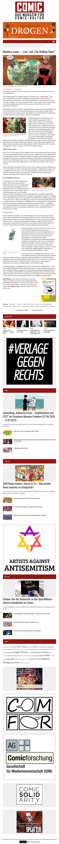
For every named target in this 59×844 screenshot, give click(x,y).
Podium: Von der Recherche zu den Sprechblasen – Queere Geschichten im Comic (28, 601)
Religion (4, 659)
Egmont (40, 649)
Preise (51, 655)
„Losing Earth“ (43, 96)
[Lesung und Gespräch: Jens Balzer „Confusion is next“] (7, 625)
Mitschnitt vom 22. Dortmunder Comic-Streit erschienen (27, 631)
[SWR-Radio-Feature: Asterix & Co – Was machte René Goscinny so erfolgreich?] (29, 480)
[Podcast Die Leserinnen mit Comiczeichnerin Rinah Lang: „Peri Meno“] (7, 518)
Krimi (50, 652)
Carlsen (34, 647)
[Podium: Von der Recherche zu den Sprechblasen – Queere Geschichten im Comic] (29, 596)
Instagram (13, 286)
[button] (29, 30)
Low (41, 304)
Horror (32, 304)
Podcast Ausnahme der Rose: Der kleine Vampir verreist (27, 498)
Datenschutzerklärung (33, 842)
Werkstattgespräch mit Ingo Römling (49, 331)
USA (24, 662)
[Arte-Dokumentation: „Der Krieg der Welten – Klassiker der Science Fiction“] (7, 617)
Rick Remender (7, 306)
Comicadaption (42, 647)
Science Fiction (25, 306)
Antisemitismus (6, 647)
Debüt (24, 649)
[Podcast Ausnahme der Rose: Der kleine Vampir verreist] (7, 501)
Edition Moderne (33, 649)
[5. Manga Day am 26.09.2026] (7, 451)
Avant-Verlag (21, 647)
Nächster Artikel (37, 310)
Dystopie (19, 304)
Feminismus (50, 649)
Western (28, 663)
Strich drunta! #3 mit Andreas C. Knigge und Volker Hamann (28, 507)
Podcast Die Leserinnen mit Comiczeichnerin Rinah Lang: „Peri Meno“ (30, 515)
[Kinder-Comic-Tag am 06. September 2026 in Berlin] (7, 434)
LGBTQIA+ (5, 655)
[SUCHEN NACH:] (47, 45)
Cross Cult (15, 649)
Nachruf (27, 655)
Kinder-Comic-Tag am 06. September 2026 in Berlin (26, 431)
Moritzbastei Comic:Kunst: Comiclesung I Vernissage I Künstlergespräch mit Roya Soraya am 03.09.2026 (35, 440)
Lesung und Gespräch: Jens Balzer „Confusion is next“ (26, 622)
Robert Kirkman (16, 306)
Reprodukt (10, 659)
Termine (6, 390)
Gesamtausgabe (7, 652)
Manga (16, 656)
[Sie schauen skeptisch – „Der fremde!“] (23, 326)
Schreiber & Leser (24, 659)
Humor (39, 652)
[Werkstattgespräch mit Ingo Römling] (50, 326)
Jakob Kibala (9, 89)
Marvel (19, 655)
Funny (54, 649)
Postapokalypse (47, 304)
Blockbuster (29, 647)
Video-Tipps (7, 576)
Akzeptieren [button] (23, 842)
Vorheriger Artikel (22, 310)
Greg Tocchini (26, 304)
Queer (54, 655)
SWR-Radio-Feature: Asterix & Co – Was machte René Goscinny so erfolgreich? (27, 485)
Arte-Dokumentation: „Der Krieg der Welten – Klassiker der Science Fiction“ (32, 614)
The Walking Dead (44, 306)
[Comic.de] (29, 10)
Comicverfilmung (7, 649)
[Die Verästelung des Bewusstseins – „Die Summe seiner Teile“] (36, 326)
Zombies (52, 306)
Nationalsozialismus (34, 655)
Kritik (4, 328)
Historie (29, 652)
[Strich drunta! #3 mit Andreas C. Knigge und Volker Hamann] (7, 510)
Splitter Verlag (34, 306)
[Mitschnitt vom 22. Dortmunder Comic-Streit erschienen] (7, 634)
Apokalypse (12, 304)
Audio (45, 328)
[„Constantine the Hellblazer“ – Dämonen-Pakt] (9, 326)
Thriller (21, 663)
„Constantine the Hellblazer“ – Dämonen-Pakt (8, 331)
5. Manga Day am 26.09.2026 (21, 448)
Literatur (10, 656)
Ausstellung (13, 647)
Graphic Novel (20, 652)
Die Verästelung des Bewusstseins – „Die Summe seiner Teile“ (35, 331)
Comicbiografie (50, 647)
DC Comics (20, 649)
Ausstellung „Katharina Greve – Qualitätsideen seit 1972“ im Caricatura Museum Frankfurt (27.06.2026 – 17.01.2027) (29, 416)
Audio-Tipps (7, 461)
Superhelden (14, 662)
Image (37, 304)
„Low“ (44, 122)
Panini (41, 655)
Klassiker (45, 652)
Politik (47, 655)
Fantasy (44, 649)
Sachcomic (17, 659)
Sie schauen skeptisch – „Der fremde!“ (22, 331)
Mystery (23, 655)
